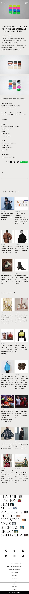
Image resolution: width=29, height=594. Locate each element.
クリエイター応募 (14, 572)
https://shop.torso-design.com (9, 157)
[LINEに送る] (24, 161)
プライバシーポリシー (14, 581)
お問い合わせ (14, 586)
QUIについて (14, 575)
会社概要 (14, 583)
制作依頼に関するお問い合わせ (14, 569)
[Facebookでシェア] (11, 161)
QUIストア (14, 589)
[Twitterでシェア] (14, 161)
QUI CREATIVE (14, 578)
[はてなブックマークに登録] (18, 161)
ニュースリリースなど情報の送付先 (14, 563)
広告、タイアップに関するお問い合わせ (14, 566)
